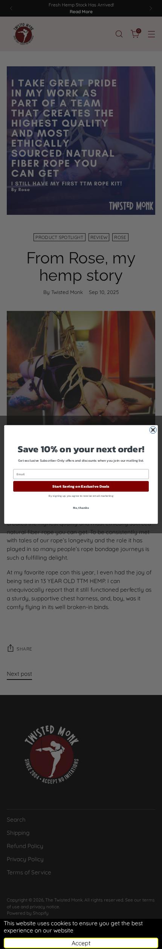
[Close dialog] (153, 430)
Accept (81, 943)
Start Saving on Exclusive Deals (80, 487)
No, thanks (81, 507)
